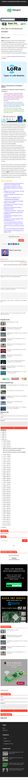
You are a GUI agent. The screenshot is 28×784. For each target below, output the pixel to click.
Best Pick (10, 34)
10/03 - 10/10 (6, 467)
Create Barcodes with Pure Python (11, 199)
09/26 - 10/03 (6, 469)
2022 (3, 437)
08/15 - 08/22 (6, 474)
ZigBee (8, 171)
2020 (3, 527)
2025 (3, 434)
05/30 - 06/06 (6, 495)
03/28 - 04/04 (6, 512)
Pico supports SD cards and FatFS (15, 390)
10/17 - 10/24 (6, 463)
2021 (3, 439)
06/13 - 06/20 (6, 491)
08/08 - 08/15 (6, 476)
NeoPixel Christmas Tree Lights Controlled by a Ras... (14, 448)
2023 (3, 435)
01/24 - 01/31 (6, 521)
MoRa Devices (21, 34)
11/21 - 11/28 (6, 456)
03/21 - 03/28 (6, 513)
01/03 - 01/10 (6, 525)
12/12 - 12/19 (6, 445)
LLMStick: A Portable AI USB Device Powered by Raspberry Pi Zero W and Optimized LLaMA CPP (14, 289)
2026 (3, 432)
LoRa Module (15, 34)
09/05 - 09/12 (6, 473)
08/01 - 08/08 (6, 478)
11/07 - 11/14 (6, 460)
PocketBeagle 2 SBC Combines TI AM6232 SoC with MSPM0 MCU (13, 301)
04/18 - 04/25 (6, 506)
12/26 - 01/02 (6, 441)
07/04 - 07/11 (6, 486)
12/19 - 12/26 (6, 443)
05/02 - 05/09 (6, 502)
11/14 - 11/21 (6, 458)
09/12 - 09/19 (6, 471)
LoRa (2, 40)
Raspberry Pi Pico (8, 743)
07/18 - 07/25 (6, 482)
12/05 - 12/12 (6, 446)
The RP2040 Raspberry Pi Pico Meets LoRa (17, 385)
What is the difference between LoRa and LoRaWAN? (14, 452)
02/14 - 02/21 (6, 519)
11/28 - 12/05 (6, 454)
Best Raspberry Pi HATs (12, 322)
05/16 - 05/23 (6, 499)
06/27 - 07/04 (6, 487)
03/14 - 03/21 (6, 515)
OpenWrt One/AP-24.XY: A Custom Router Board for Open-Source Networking (13, 314)
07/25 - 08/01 (6, 480)
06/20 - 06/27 (6, 489)
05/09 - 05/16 (6, 500)
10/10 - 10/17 (6, 465)
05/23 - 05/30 (6, 497)
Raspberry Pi (7, 741)
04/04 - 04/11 (6, 510)
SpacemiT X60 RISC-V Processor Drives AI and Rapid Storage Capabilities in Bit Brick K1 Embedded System (14, 276)
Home (4, 728)
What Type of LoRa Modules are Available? (12, 450)
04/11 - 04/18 (6, 508)
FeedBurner (16, 559)
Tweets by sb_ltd (4, 690)
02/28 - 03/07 (6, 517)
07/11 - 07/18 (6, 484)
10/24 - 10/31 (6, 461)
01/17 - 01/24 (6, 523)
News (25, 34)
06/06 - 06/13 (6, 493)
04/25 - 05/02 (6, 504)
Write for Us (5, 730)
